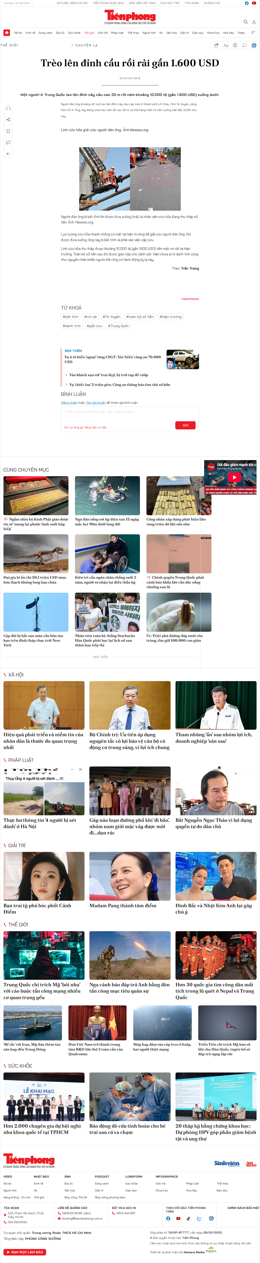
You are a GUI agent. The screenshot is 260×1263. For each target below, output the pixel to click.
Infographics (167, 1176)
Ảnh (67, 1176)
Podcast (102, 1176)
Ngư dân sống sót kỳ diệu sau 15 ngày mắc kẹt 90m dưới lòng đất (107, 521)
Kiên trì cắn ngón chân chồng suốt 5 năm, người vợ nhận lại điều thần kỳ (105, 579)
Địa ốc (60, 33)
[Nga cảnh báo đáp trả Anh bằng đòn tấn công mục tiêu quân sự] (129, 955)
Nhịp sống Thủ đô (75, 1197)
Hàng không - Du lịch (17, 1197)
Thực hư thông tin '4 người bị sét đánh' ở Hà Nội (39, 823)
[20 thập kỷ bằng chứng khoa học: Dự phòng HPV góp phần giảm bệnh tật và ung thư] (216, 1096)
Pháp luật (117, 33)
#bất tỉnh (70, 316)
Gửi (185, 425)
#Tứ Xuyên (111, 316)
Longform (133, 1176)
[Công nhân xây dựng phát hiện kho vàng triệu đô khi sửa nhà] (178, 495)
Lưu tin (8, 131)
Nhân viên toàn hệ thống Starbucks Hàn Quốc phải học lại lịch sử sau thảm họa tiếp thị (105, 640)
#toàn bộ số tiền (140, 316)
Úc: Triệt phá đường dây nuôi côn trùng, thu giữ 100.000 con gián (174, 638)
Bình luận (8, 142)
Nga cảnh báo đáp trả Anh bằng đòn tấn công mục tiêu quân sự (129, 987)
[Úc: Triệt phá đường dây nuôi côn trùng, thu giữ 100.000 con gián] (178, 612)
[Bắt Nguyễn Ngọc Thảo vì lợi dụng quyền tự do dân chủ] (216, 791)
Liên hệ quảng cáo (72, 1208)
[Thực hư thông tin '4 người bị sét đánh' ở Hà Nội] (43, 791)
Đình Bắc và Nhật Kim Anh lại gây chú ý (214, 908)
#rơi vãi (90, 316)
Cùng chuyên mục (26, 470)
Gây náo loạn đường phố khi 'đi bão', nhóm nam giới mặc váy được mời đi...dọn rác (129, 826)
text (226, 45)
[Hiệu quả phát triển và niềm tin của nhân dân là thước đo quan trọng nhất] (43, 705)
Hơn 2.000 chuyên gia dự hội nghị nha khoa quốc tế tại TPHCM (42, 1129)
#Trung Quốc (118, 325)
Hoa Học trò (170, 3)
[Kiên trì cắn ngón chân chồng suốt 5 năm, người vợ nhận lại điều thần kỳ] (107, 553)
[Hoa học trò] (251, 1164)
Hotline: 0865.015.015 (72, 3)
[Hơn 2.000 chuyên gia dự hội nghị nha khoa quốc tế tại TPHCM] (43, 1096)
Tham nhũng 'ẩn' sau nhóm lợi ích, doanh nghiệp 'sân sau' (214, 737)
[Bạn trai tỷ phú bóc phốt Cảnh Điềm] (43, 876)
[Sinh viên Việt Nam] (227, 1164)
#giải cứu (94, 325)
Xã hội (18, 33)
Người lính (149, 33)
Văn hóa (171, 33)
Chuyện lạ (87, 45)
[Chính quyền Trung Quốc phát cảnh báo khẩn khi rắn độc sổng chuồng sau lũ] (178, 553)
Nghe (8, 108)
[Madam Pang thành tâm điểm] (129, 876)
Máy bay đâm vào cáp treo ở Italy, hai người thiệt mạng (162, 1046)
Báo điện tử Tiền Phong (130, 17)
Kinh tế (30, 33)
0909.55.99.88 (72, 1213)
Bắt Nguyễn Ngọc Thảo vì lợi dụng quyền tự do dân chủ (214, 823)
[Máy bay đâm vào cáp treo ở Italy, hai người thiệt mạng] (162, 1023)
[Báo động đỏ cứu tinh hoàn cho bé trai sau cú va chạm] (129, 1096)
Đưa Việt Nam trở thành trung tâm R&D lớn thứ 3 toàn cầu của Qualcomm (95, 1049)
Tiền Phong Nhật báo (108, 3)
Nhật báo (41, 1176)
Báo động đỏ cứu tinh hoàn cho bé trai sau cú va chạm (127, 1129)
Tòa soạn (192, 3)
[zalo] (201, 1218)
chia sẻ (216, 45)
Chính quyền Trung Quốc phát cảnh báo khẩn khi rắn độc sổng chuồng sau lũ (175, 582)
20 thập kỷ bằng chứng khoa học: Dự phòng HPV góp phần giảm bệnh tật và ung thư (216, 1132)
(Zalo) (87, 1213)
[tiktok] (190, 1218)
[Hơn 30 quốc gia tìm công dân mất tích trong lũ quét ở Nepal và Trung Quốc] (216, 955)
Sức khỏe (74, 33)
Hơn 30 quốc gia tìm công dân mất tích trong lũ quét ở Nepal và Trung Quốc (215, 990)
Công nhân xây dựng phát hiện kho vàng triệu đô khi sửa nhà (176, 521)
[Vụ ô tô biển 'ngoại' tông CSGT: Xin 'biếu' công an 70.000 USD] (183, 359)
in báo (235, 45)
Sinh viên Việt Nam (142, 3)
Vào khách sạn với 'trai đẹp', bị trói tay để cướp (108, 374)
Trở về (8, 154)
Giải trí (184, 33)
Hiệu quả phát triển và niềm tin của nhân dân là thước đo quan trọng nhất (43, 740)
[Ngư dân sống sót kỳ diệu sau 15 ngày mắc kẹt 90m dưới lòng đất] (107, 495)
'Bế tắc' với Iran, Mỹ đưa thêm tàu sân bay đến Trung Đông (32, 1046)
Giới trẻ (103, 33)
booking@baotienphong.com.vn (82, 1218)
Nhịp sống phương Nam (110, 1197)
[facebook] (246, 3)
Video (241, 33)
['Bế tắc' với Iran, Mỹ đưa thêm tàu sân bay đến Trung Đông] (32, 1023)
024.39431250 (17, 1222)
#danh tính (72, 325)
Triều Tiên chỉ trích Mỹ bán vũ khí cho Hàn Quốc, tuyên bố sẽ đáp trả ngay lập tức (224, 1049)
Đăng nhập (69, 403)
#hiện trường (171, 316)
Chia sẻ (8, 120)
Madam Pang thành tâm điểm (122, 905)
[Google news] (213, 1218)
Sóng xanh (45, 33)
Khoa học (213, 33)
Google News (254, 45)
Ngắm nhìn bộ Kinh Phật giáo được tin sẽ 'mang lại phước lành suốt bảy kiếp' (35, 524)
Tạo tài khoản (96, 403)
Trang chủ (6, 32)
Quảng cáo (212, 3)
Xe (160, 33)
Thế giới (89, 33)
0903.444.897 (125, 1213)
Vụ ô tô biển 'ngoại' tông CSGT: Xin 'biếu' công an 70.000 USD (113, 359)
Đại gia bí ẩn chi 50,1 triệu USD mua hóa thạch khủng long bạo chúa (34, 579)
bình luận (244, 45)
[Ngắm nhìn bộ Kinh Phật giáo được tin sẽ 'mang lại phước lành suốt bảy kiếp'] (35, 495)
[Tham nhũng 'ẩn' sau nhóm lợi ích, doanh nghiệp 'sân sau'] (216, 705)
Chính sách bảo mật (244, 1208)
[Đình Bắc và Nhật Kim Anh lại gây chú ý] (216, 876)
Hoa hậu (228, 33)
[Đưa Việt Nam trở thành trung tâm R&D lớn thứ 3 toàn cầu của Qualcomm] (97, 1023)
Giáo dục (198, 33)
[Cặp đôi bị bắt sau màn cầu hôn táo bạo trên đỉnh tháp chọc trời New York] (35, 612)
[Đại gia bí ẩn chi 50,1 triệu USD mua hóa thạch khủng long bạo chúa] (35, 553)
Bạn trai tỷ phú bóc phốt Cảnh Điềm (37, 908)
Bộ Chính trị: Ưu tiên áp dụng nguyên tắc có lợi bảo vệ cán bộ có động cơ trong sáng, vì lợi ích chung (129, 740)
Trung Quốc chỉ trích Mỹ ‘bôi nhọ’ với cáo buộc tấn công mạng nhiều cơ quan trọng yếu (41, 990)
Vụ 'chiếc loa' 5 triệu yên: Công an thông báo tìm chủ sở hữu (119, 384)
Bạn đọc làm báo (27, 1252)
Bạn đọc (222, 1190)
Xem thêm (253, 32)
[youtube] (254, 3)
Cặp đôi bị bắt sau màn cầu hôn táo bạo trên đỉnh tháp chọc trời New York (33, 640)
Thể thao (133, 33)
